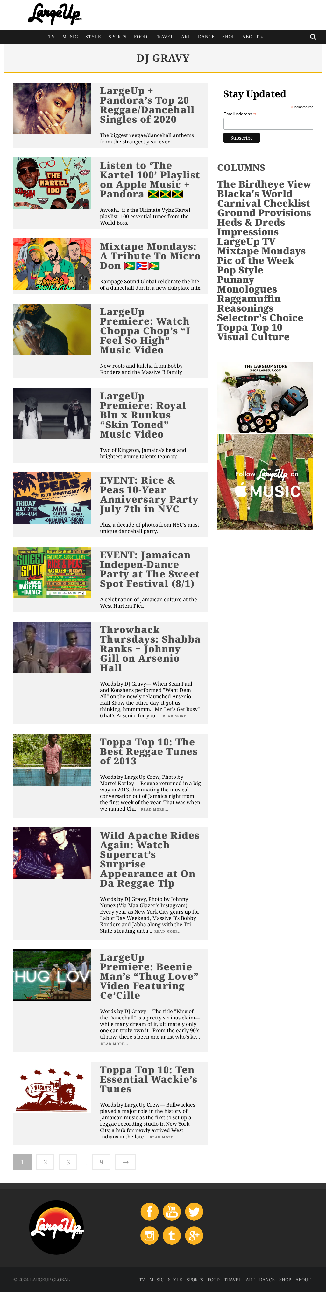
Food (140, 36)
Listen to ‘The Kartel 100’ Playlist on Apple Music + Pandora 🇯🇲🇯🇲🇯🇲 (150, 179)
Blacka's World (255, 193)
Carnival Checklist (263, 203)
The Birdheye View (264, 183)
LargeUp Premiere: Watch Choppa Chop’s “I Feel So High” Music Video (145, 330)
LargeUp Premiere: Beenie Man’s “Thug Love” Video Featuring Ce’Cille (149, 976)
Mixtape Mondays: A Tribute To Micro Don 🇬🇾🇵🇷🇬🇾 (150, 256)
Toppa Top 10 (249, 327)
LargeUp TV (246, 241)
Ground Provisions (264, 212)
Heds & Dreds (251, 222)
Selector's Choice (260, 317)
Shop (228, 36)
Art (186, 36)
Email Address (239, 114)
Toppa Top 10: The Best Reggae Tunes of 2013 (149, 751)
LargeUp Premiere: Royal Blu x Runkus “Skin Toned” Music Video (143, 414)
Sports (118, 36)
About (250, 36)
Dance (206, 36)
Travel (164, 36)
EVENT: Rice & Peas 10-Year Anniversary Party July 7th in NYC (149, 494)
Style (93, 36)
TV (51, 36)
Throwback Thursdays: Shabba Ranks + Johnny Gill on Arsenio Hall (150, 648)
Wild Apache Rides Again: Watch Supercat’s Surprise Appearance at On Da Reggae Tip (150, 859)
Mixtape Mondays (261, 250)
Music (70, 36)
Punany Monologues (247, 284)
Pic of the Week (255, 260)
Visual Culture (253, 336)
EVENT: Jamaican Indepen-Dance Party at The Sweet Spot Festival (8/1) (150, 569)
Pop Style (240, 269)
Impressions (248, 231)
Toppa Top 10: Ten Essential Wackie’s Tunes (148, 1079)
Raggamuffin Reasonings (249, 303)
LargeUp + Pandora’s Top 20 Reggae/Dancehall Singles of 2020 (147, 105)
